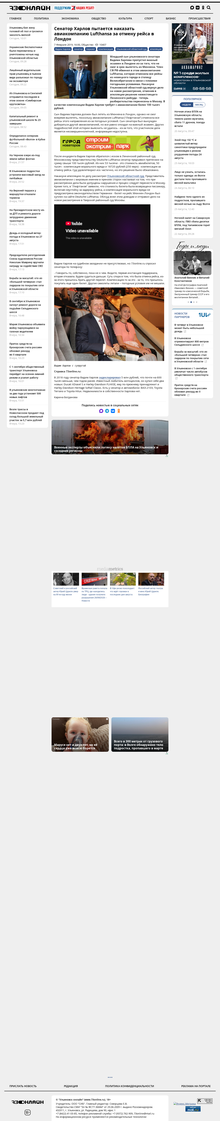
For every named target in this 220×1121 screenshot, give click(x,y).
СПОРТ (149, 18)
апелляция (155, 49)
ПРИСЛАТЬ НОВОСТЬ (23, 1086)
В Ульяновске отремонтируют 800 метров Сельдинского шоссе (191, 341)
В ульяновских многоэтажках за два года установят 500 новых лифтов (27, 393)
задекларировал (110, 377)
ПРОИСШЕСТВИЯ (200, 18)
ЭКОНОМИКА (70, 18)
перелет (90, 49)
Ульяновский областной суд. (126, 176)
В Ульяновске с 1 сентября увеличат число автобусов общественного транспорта (191, 371)
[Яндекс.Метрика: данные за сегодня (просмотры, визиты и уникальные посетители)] (185, 1103)
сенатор (78, 49)
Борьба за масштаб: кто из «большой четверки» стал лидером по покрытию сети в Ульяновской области (191, 356)
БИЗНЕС (171, 18)
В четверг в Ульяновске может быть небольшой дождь (189, 328)
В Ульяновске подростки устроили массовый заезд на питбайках (27, 174)
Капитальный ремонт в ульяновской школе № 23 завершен (25, 120)
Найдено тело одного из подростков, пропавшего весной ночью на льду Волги (192, 200)
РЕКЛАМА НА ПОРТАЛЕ (196, 1086)
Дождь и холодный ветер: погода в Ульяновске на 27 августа (25, 236)
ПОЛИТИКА (41, 18)
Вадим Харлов (62, 49)
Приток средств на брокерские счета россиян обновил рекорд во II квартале (190, 389)
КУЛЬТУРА (125, 18)
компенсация (105, 49)
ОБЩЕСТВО (98, 18)
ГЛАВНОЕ (15, 18)
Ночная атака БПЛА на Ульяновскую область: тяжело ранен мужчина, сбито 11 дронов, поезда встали (189, 119)
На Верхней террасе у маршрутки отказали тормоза (22, 194)
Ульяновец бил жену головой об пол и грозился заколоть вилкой (26, 31)
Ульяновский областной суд (131, 49)
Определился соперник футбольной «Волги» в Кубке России (27, 139)
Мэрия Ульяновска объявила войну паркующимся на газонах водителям (27, 328)
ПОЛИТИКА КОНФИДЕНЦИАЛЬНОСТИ (129, 1086)
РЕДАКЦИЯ (71, 1086)
